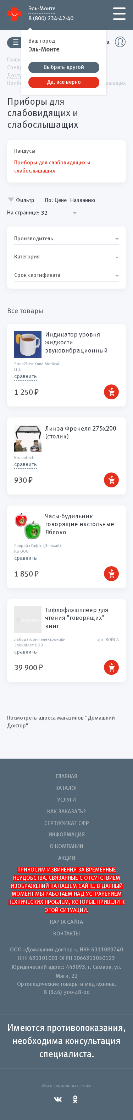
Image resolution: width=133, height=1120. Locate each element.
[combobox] (59, 213)
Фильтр (25, 200)
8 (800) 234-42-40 (50, 18)
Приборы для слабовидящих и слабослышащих (52, 167)
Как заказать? (66, 812)
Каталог (66, 788)
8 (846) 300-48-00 (67, 992)
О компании (66, 846)
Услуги (66, 800)
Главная (66, 777)
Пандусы (24, 151)
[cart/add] (111, 391)
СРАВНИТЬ (25, 376)
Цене (61, 200)
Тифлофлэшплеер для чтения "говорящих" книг (76, 618)
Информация (67, 835)
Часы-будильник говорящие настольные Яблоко (79, 524)
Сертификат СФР (66, 823)
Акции (66, 858)
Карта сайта (66, 922)
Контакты (66, 934)
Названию (82, 200)
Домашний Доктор (14, 14)
